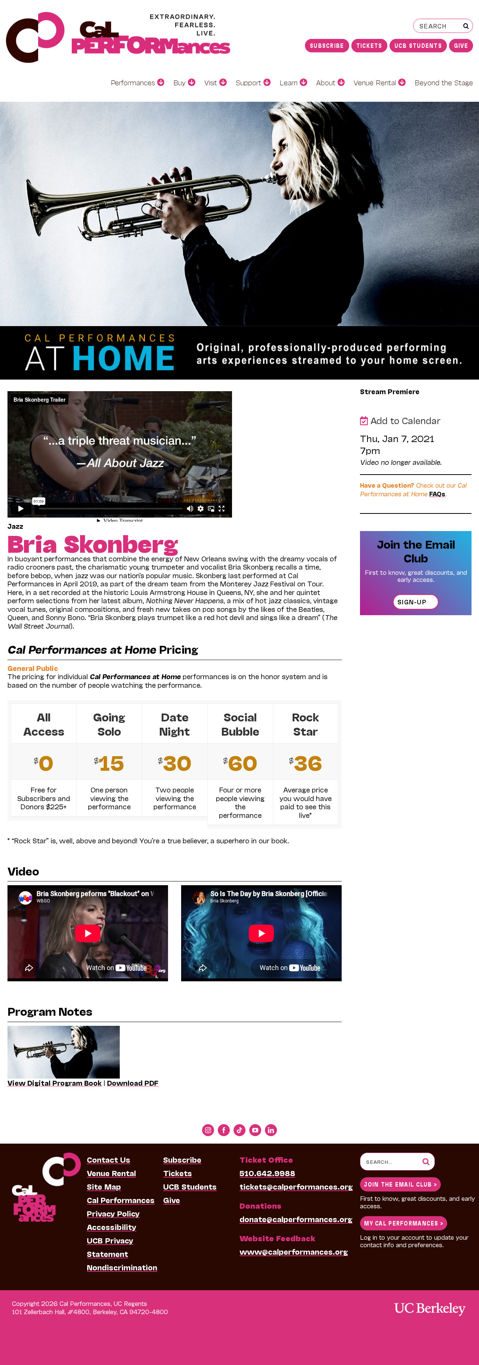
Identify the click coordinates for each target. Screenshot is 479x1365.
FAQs (437, 493)
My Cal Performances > (403, 1222)
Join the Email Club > (400, 1183)
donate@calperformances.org (296, 1218)
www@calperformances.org (294, 1251)
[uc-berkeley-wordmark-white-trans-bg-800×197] (429, 1302)
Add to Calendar (404, 420)
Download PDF (132, 1083)
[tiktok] (239, 1130)
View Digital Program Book (54, 1083)
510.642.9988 (267, 1172)
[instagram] (208, 1130)
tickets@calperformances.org (296, 1186)
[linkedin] (271, 1130)
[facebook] (224, 1130)
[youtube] (255, 1130)
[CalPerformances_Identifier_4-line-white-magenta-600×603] (46, 1156)
